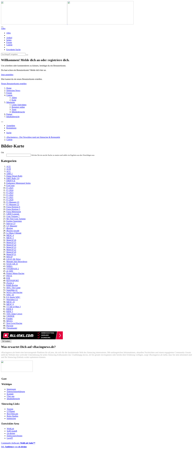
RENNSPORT (12, 280)
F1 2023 (9, 193)
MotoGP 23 (11, 247)
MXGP (9, 257)
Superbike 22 (11, 290)
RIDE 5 (9, 311)
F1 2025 (9, 188)
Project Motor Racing (15, 273)
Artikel (9, 38)
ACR (8, 169)
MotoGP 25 (11, 242)
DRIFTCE (10, 181)
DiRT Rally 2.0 (12, 178)
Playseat (9, 326)
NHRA (9, 266)
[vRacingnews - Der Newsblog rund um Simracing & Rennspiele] (67, 24)
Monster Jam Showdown (16, 261)
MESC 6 (10, 304)
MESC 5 (10, 238)
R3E (8, 278)
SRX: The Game (13, 288)
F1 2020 (9, 200)
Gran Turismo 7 (13, 216)
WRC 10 (10, 295)
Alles (8, 33)
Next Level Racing (14, 323)
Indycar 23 (10, 223)
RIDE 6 (9, 309)
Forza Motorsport (13, 212)
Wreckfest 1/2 (12, 299)
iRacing (9, 228)
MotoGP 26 (11, 240)
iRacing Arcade (12, 231)
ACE (8, 166)
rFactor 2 (10, 283)
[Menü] (2, 121)
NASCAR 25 (12, 264)
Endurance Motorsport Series (18, 183)
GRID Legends (12, 214)
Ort (2, 152)
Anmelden (10, 125)
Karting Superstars (14, 221)
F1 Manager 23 (12, 202)
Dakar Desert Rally (14, 176)
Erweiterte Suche (13, 49)
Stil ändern (6, 341)
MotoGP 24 (11, 245)
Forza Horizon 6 (13, 207)
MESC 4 (10, 235)
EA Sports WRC (13, 297)
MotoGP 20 (11, 252)
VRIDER (10, 316)
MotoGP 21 (11, 254)
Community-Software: (18, 443)
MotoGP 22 (11, 250)
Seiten (8, 40)
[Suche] (2, 26)
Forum (9, 42)
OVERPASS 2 (12, 269)
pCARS (9, 271)
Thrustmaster (11, 328)
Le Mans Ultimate (13, 233)
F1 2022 (9, 195)
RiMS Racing (12, 285)
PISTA (9, 276)
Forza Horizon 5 (13, 209)
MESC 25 (10, 302)
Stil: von (14, 447)
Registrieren (11, 128)
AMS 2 (9, 173)
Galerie (9, 45)
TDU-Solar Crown (14, 314)
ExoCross (10, 185)
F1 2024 (9, 190)
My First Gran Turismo (16, 219)
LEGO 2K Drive (13, 259)
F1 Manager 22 (12, 204)
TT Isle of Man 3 (13, 307)
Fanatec (9, 318)
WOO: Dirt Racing (14, 292)
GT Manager (11, 226)
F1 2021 (9, 197)
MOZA (9, 321)
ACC (8, 171)
